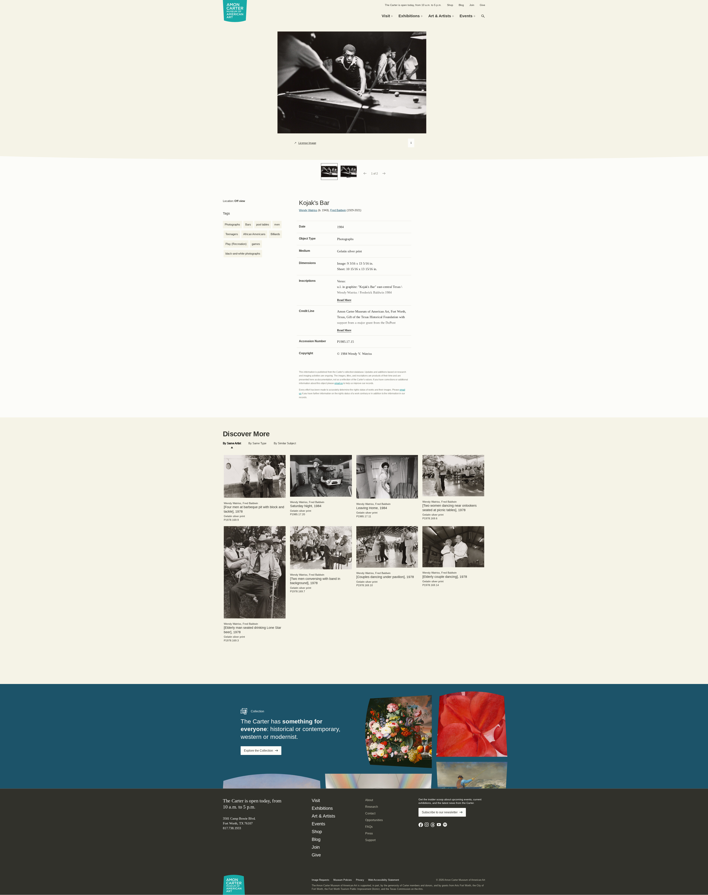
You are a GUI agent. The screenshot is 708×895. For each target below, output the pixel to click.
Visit (316, 800)
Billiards (275, 234)
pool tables (262, 224)
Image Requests (320, 880)
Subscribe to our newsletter (440, 812)
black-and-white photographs (242, 253)
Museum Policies (342, 880)
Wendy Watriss (308, 210)
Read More (344, 300)
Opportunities (374, 820)
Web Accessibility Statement (383, 880)
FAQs (369, 826)
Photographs (232, 224)
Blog (461, 5)
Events (318, 823)
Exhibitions (322, 808)
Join (471, 5)
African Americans (254, 234)
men (277, 224)
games (256, 243)
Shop (450, 5)
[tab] (232, 443)
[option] (329, 171)
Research (371, 806)
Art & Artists (323, 815)
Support (370, 840)
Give (482, 5)
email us (338, 383)
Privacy (360, 880)
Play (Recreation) (236, 243)
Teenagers (231, 234)
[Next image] (384, 173)
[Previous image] (364, 173)
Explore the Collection (258, 750)
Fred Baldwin (338, 210)
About (369, 800)
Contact (370, 813)
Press (369, 833)
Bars (248, 224)
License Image (307, 143)
